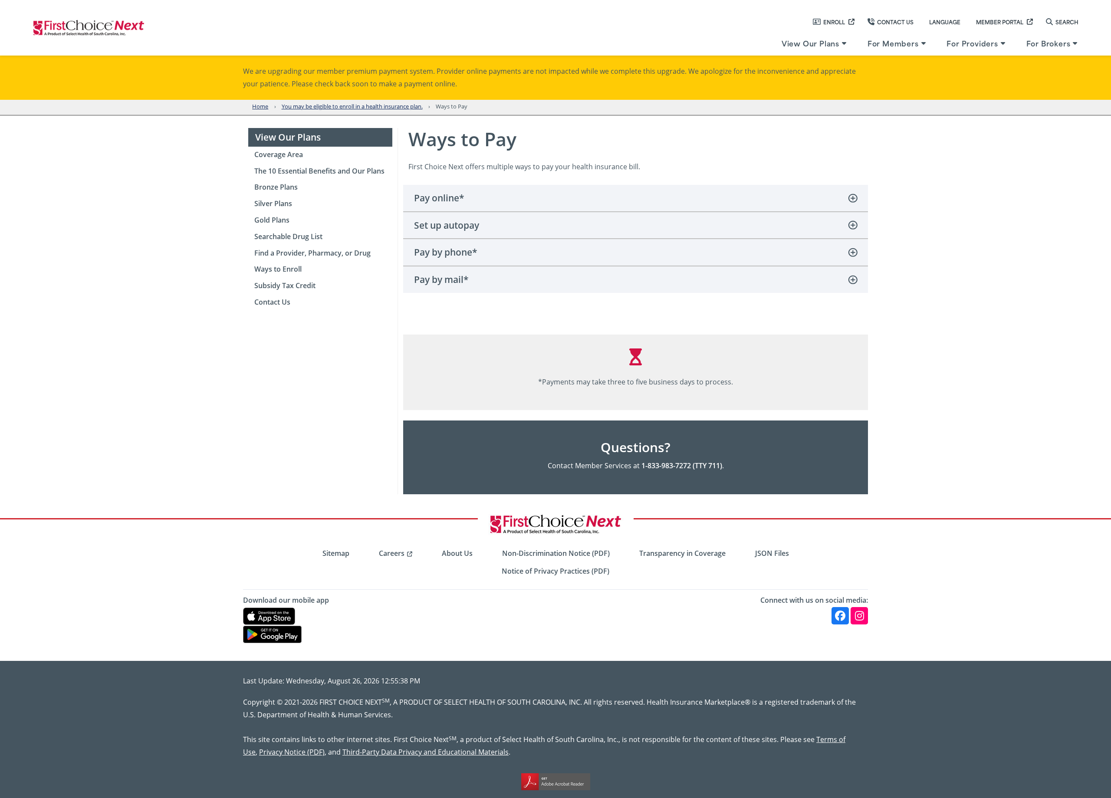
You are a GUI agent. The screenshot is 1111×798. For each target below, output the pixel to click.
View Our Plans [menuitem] (810, 43)
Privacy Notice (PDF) (292, 751)
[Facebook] (840, 615)
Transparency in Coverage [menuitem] (682, 553)
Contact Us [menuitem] (272, 302)
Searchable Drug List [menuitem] (288, 236)
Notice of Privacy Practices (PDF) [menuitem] (555, 571)
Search (1066, 21)
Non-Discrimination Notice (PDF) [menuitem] (556, 553)
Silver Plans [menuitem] (273, 203)
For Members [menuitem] (893, 43)
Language (944, 21)
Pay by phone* (445, 252)
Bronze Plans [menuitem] (276, 187)
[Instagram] (859, 615)
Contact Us (895, 21)
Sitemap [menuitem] (335, 553)
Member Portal (999, 21)
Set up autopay (446, 225)
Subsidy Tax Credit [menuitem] (285, 285)
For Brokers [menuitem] (1048, 43)
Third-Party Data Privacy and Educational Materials (425, 751)
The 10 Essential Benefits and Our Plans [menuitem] (319, 171)
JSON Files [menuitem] (772, 553)
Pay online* (439, 198)
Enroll (834, 21)
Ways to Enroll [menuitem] (278, 269)
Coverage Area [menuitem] (278, 154)
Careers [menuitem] (391, 553)
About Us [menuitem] (457, 553)
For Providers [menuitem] (972, 43)
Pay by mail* (441, 279)
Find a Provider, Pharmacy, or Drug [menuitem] (312, 253)
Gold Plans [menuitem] (271, 220)
